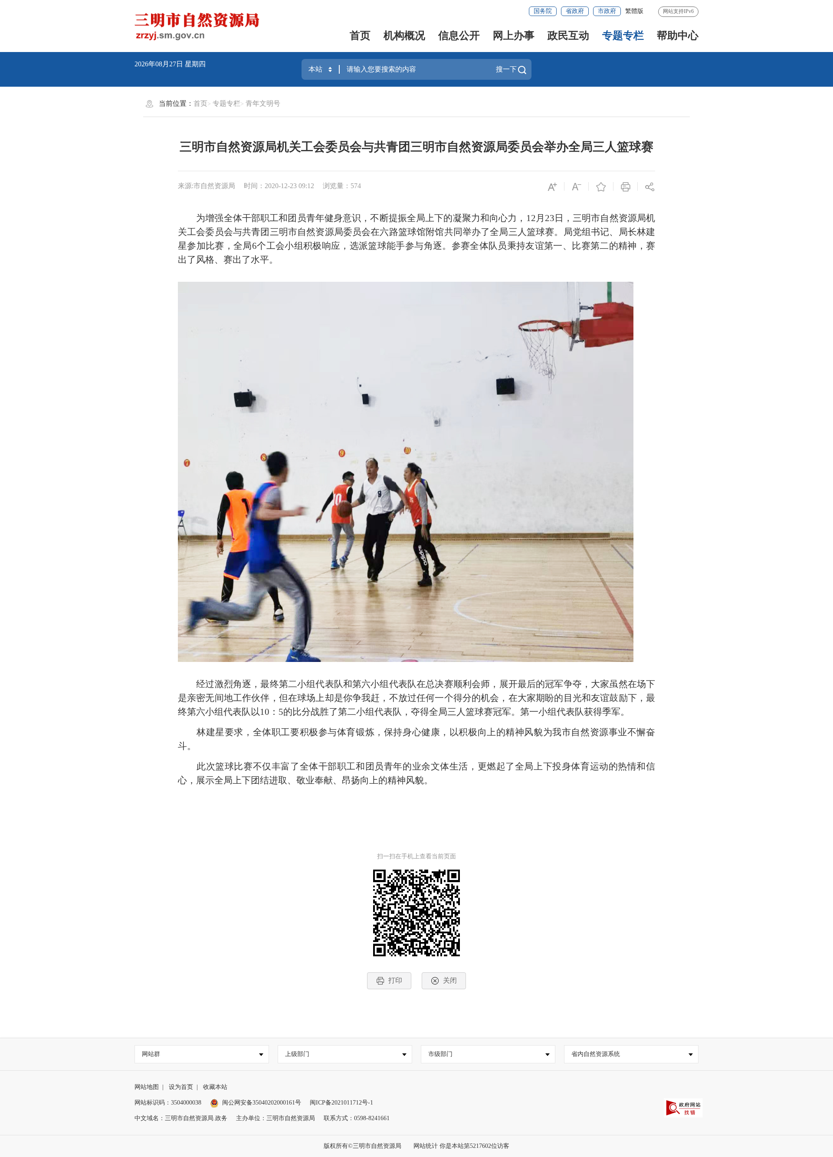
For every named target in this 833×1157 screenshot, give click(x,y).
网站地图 (146, 1087)
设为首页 (181, 1087)
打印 (395, 980)
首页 (360, 35)
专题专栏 (623, 35)
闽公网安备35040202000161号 (261, 1102)
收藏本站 (215, 1087)
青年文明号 (263, 103)
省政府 (575, 11)
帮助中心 (678, 35)
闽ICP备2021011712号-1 (341, 1102)
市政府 (607, 11)
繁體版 (634, 11)
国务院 (543, 11)
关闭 (450, 980)
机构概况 (404, 35)
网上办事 (514, 35)
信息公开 (459, 35)
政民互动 (568, 35)
